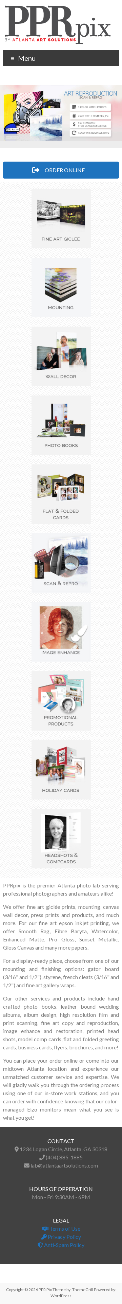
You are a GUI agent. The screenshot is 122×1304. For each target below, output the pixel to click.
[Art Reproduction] (61, 113)
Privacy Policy (64, 1236)
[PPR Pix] (57, 8)
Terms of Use (64, 1228)
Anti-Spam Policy (63, 1245)
